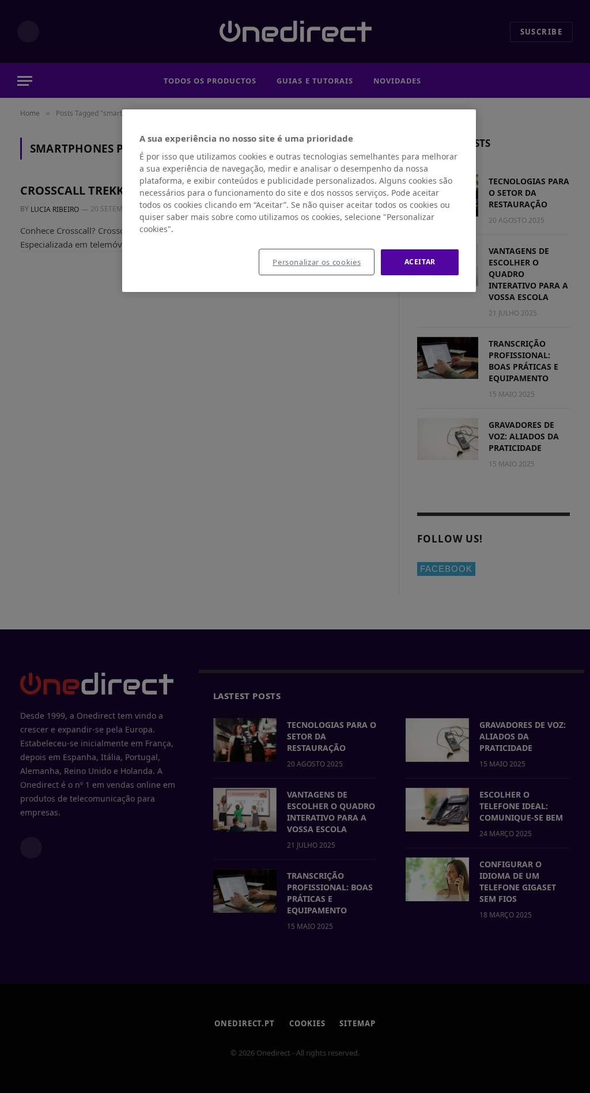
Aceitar (420, 262)
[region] (299, 200)
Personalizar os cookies (317, 262)
